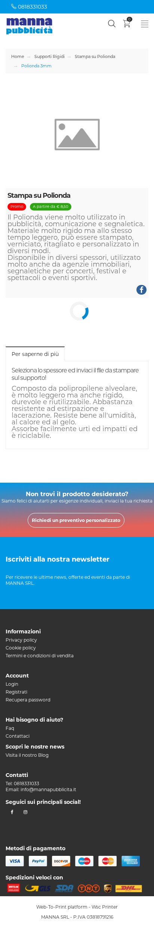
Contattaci (18, 736)
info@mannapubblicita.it (48, 789)
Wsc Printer (105, 907)
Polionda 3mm (36, 65)
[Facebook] (12, 812)
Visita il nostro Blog (27, 755)
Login (12, 684)
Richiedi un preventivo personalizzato (76, 520)
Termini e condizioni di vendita (40, 655)
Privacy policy (21, 640)
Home (17, 56)
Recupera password (28, 700)
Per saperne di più (35, 354)
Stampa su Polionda (95, 56)
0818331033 (31, 6)
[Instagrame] (25, 812)
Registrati (16, 692)
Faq (10, 728)
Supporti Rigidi (49, 56)
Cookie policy (21, 648)
